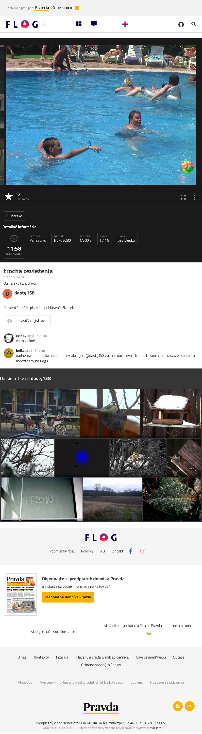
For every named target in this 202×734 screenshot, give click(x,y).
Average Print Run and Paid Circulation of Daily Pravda (81, 682)
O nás (22, 657)
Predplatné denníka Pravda (68, 597)
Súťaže (179, 657)
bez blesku (126, 238)
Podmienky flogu (62, 551)
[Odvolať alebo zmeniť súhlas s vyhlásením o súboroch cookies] (178, 706)
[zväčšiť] (183, 197)
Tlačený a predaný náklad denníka (102, 657)
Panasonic (38, 238)
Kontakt (117, 551)
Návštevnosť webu (151, 657)
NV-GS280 (62, 238)
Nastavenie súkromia (167, 682)
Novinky (87, 551)
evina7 (21, 335)
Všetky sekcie (61, 8)
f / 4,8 (104, 238)
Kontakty (41, 657)
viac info (155, 727)
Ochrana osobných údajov (101, 664)
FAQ (102, 551)
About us (25, 682)
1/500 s (85, 238)
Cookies (137, 682)
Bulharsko (14, 216)
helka (20, 350)
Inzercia (62, 657)
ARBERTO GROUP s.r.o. (148, 723)
